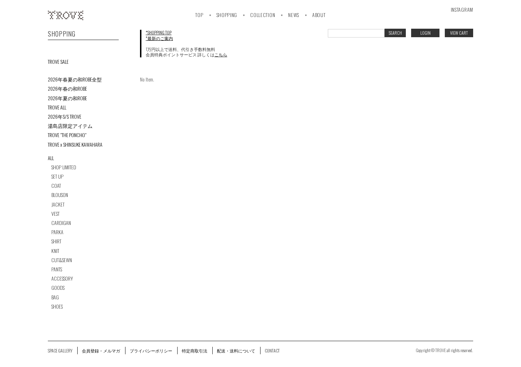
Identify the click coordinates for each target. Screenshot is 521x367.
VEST (55, 213)
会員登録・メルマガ (101, 351)
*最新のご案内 (159, 38)
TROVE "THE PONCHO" (67, 135)
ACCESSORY (62, 278)
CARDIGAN (61, 223)
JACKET (58, 204)
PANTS (56, 269)
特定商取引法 (194, 351)
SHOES (57, 306)
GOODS (58, 287)
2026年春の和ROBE (67, 88)
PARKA (57, 232)
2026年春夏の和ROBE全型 (75, 79)
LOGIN (425, 33)
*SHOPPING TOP (159, 32)
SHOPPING (227, 14)
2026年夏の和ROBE (67, 98)
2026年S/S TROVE (64, 116)
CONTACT (272, 351)
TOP (199, 14)
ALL (51, 158)
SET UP (57, 176)
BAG (55, 297)
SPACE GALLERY (60, 351)
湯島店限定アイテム (70, 126)
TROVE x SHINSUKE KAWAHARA (75, 144)
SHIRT (56, 241)
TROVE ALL (57, 107)
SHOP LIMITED (63, 167)
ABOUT (319, 14)
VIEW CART (459, 33)
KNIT (55, 251)
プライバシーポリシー (151, 351)
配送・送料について (236, 351)
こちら (220, 54)
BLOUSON (59, 195)
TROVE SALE (58, 61)
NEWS (293, 14)
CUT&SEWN (61, 260)
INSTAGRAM (462, 9)
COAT (56, 185)
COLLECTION (262, 14)
